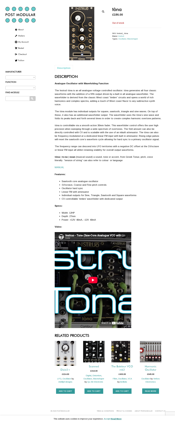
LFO (59, 378)
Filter (115, 378)
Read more (150, 391)
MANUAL (59, 167)
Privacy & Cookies (124, 411)
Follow (21, 60)
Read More (116, 419)
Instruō (121, 36)
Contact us (160, 411)
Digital (88, 375)
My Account (23, 42)
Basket (21, 48)
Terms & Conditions (105, 411)
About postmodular (143, 411)
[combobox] (20, 77)
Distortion (96, 375)
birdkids (123, 382)
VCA (130, 378)
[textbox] (20, 77)
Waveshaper (132, 39)
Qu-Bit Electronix (95, 382)
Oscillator (122, 39)
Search (33, 98)
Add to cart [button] (65, 391)
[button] (103, 11)
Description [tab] (63, 68)
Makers (21, 36)
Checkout (22, 54)
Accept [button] (107, 419)
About (21, 30)
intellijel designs (65, 382)
